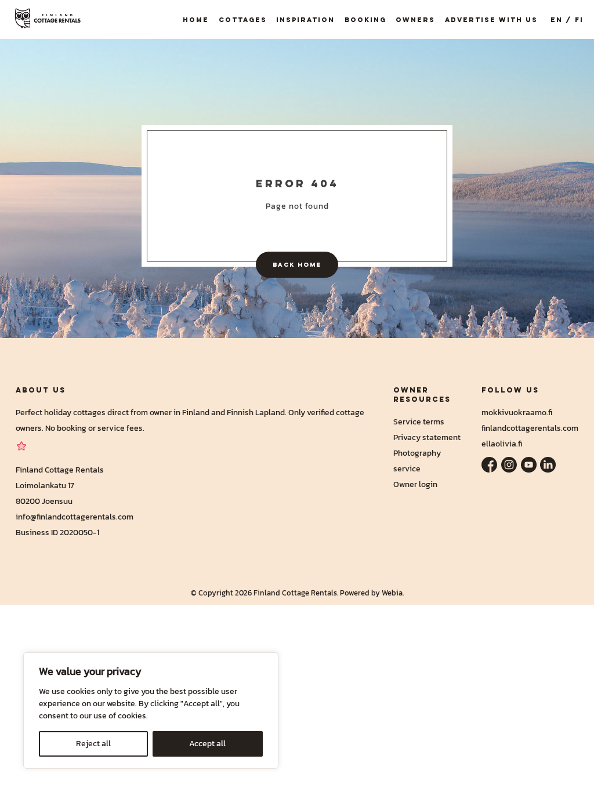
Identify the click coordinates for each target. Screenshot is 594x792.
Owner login (415, 484)
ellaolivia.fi (501, 443)
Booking (365, 19)
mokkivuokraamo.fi (516, 412)
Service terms (418, 421)
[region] (150, 710)
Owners (415, 19)
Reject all (93, 743)
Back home (297, 264)
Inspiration (305, 19)
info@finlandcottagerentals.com (74, 516)
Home (196, 19)
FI (579, 19)
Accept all (207, 743)
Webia (392, 592)
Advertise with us (491, 19)
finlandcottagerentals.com (529, 428)
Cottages (243, 19)
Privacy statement (427, 437)
